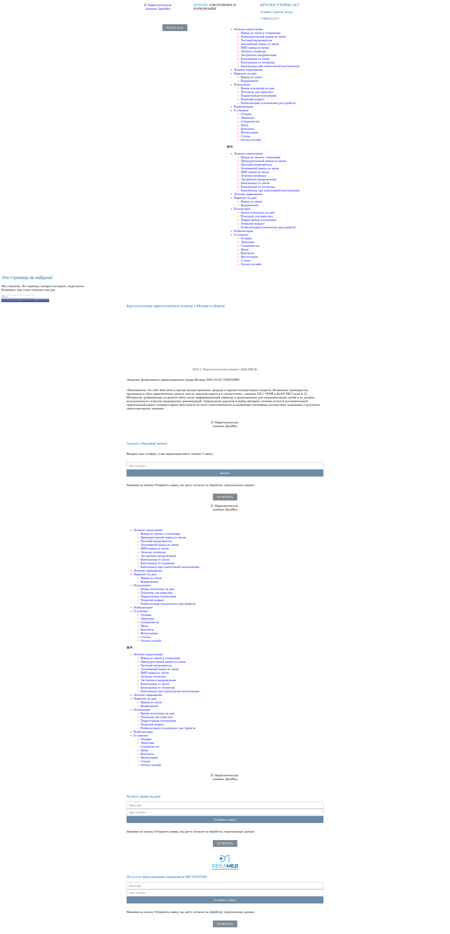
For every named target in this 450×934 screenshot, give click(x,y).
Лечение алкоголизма (248, 29)
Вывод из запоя (251, 77)
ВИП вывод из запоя (255, 47)
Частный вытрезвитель (256, 40)
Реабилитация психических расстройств (268, 103)
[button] (174, 27)
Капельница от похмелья (258, 62)
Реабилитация (243, 106)
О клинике (241, 110)
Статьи (245, 136)
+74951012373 (269, 18)
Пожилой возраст (253, 99)
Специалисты (250, 121)
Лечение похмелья (253, 51)
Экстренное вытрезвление (259, 55)
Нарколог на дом (245, 73)
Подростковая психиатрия (258, 95)
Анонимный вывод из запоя (260, 44)
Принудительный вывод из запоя (263, 36)
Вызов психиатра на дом (257, 88)
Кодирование (250, 81)
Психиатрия (242, 84)
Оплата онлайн (251, 140)
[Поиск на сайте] (17, 296)
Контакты (247, 128)
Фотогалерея (249, 132)
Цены (244, 125)
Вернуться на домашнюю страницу (25, 300)
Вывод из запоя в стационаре (261, 33)
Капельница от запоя (255, 58)
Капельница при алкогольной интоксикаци (270, 66)
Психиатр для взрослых (257, 92)
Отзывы (246, 114)
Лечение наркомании (248, 69)
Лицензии (247, 117)
